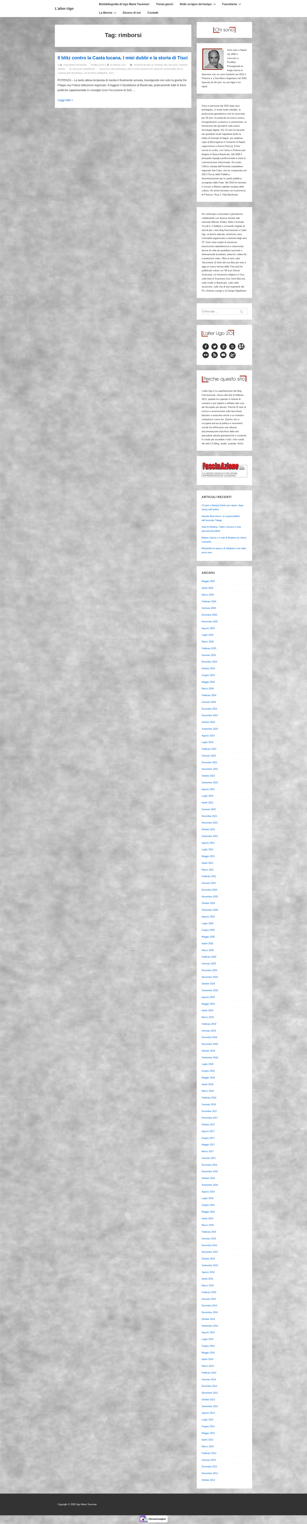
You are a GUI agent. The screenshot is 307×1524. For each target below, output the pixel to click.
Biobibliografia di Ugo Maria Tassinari (124, 4)
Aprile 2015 (207, 1278)
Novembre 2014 (210, 1312)
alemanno (120, 69)
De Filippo (90, 73)
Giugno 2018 (208, 1071)
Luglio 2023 (207, 742)
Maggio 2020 (208, 936)
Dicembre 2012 (209, 1466)
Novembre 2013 (210, 1392)
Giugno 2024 (208, 675)
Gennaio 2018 (209, 1104)
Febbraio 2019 (209, 1024)
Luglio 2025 (207, 635)
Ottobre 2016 (208, 1178)
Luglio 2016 (207, 1198)
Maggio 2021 (208, 856)
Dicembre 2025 (209, 614)
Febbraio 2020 (209, 956)
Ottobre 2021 (208, 829)
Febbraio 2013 (209, 1453)
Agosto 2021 (208, 843)
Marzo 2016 (208, 1225)
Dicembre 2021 (209, 816)
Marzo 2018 (208, 1091)
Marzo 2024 (208, 688)
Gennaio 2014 (209, 1379)
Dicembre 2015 (209, 1245)
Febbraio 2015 (209, 1292)
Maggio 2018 (208, 1077)
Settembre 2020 (210, 910)
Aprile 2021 (207, 863)
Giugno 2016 (208, 1205)
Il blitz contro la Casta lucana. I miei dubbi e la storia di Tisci (123, 57)
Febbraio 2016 (209, 1231)
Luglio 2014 (207, 1339)
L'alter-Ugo (64, 8)
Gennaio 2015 (209, 1299)
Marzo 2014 (208, 1366)
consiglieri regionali (70, 73)
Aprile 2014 (207, 1359)
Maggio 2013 (208, 1433)
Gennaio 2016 (209, 1238)
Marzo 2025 (208, 641)
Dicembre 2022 (209, 762)
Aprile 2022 (207, 802)
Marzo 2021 (208, 869)
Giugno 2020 (208, 930)
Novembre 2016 (210, 1171)
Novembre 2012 (210, 1473)
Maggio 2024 (208, 682)
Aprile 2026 (207, 588)
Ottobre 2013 (208, 1399)
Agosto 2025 (208, 628)
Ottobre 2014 (208, 1319)
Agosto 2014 (208, 1332)
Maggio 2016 (208, 1211)
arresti (158, 69)
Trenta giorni (164, 4)
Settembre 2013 (210, 1406)
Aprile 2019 (207, 1010)
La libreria (105, 12)
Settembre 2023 (210, 729)
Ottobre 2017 (208, 1124)
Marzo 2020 (208, 950)
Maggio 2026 (208, 581)
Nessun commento (84, 69)
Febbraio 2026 (209, 601)
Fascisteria (229, 4)
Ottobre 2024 (208, 668)
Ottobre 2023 (208, 722)
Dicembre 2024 (209, 661)
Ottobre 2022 (208, 775)
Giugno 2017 (208, 1138)
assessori (170, 69)
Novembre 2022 (210, 769)
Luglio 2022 (207, 796)
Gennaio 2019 (209, 1030)
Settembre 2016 (210, 1185)
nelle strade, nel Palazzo (162, 65)
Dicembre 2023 (209, 708)
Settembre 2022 (210, 782)
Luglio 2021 (207, 849)
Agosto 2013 (208, 1413)
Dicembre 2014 (209, 1305)
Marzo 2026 (208, 594)
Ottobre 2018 (208, 1050)
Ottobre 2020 (208, 903)
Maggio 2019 (208, 1004)
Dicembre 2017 (209, 1111)
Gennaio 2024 (209, 702)
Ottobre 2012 (208, 1480)
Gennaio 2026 (209, 608)
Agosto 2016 (208, 1191)
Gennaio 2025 (209, 655)
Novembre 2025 (210, 621)
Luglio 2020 (207, 923)
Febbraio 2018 (209, 1097)
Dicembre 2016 (209, 1165)
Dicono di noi (132, 12)
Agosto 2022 (208, 789)
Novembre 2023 (210, 715)
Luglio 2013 (207, 1419)
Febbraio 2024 (209, 695)
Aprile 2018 (207, 1084)
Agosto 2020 (208, 916)
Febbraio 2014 (209, 1372)
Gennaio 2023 (209, 755)
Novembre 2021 (210, 822)
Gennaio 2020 (209, 963)
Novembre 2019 (210, 977)
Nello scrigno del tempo (196, 4)
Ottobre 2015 (208, 1258)
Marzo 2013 (208, 1446)
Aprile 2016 (207, 1218)
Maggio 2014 (208, 1352)
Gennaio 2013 (209, 1460)
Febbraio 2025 (209, 648)
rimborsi (102, 73)
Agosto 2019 (208, 997)
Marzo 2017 (208, 1151)
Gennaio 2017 (209, 1158)
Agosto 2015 (208, 1272)
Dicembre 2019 (209, 970)
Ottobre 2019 (208, 983)
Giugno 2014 (208, 1346)
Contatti (152, 12)
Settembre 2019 (210, 990)
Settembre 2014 (210, 1325)
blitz (180, 69)
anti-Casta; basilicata (140, 69)
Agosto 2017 (208, 1131)
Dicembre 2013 (209, 1386)
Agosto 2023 (208, 735)
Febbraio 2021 (209, 876)
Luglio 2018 (207, 1064)
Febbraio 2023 (209, 749)
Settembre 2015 (210, 1265)
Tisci (111, 73)
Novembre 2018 (210, 1044)
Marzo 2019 (208, 1017)
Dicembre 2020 (209, 889)
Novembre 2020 (210, 896)
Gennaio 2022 (209, 809)
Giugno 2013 (208, 1426)
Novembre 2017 (210, 1117)
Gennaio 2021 (209, 883)
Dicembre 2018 (209, 1037)
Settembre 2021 (210, 836)
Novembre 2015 (210, 1252)
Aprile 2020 (207, 943)
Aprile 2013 (207, 1439)
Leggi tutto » (65, 100)
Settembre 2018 (210, 1057)
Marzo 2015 (208, 1285)
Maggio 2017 (208, 1144)
